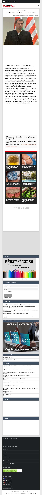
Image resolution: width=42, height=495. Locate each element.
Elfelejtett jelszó (7, 297)
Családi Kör (5, 449)
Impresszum (8, 493)
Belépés (9, 1)
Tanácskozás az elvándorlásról (10, 359)
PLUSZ (5, 1)
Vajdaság (35, 15)
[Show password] (36, 289)
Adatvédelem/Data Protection (21, 493)
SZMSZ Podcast (6, 457)
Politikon (5, 454)
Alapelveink (14, 493)
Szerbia (31, 15)
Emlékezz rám (8, 291)
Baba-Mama (5, 452)
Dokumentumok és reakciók (21, 279)
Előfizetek (13, 1)
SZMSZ (14, 15)
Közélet (24, 15)
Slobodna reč (6, 460)
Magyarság (28, 15)
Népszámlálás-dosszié (8, 357)
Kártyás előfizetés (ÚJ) (26, 144)
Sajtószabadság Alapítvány (9, 463)
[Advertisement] (21, 55)
